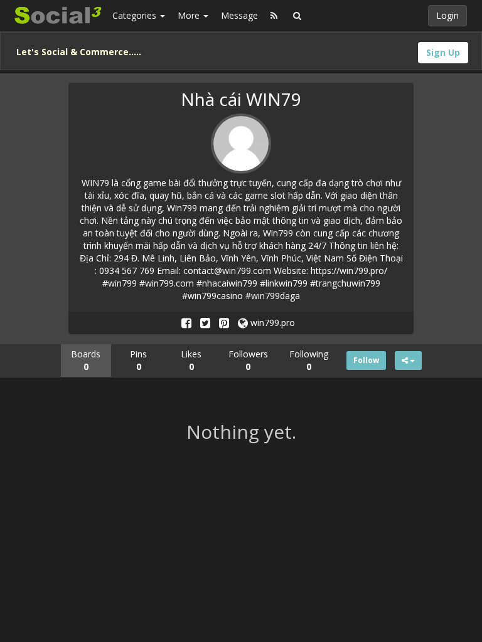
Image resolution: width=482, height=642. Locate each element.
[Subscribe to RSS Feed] (274, 15)
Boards (85, 360)
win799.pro (271, 323)
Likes (191, 360)
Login (447, 15)
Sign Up (443, 52)
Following (308, 360)
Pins (138, 360)
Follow (366, 360)
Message (239, 15)
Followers (248, 360)
